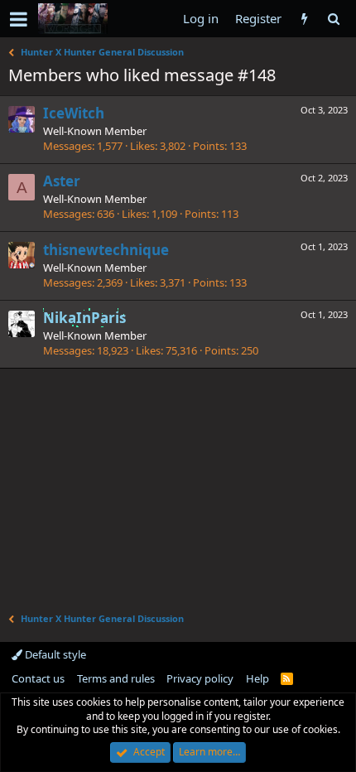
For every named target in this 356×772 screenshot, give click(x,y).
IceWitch (73, 113)
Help (257, 678)
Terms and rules (116, 678)
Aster (61, 181)
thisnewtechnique (106, 249)
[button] (18, 19)
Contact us (38, 678)
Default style (54, 654)
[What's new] (304, 18)
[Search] (333, 18)
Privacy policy (199, 678)
